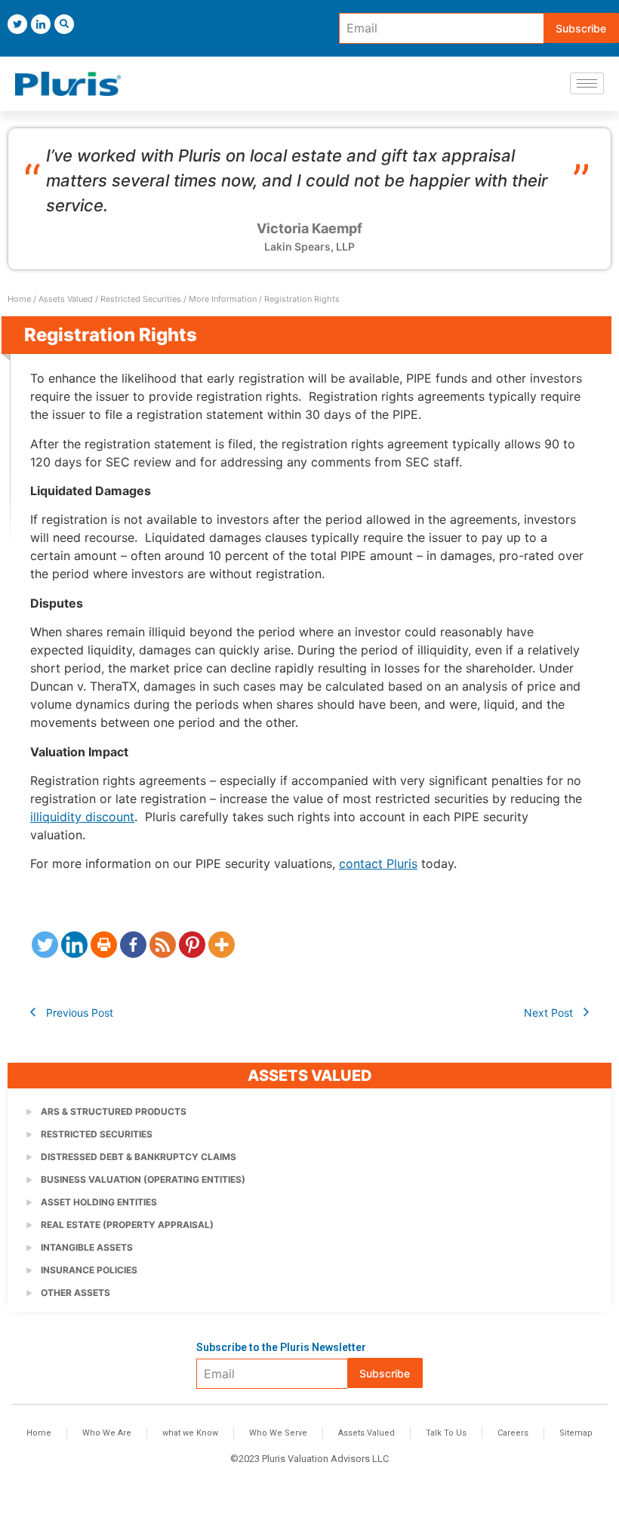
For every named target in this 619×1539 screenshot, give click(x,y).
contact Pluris (378, 863)
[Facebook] (133, 944)
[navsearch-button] (64, 24)
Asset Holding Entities (99, 1202)
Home (19, 299)
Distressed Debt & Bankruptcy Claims (138, 1156)
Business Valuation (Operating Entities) (143, 1179)
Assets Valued (65, 299)
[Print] (104, 944)
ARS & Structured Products (113, 1111)
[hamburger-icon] (587, 83)
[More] (221, 944)
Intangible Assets (87, 1247)
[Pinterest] (192, 944)
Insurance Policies (89, 1270)
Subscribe (581, 28)
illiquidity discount (82, 816)
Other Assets (75, 1292)
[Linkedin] (74, 944)
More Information (223, 299)
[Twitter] (17, 24)
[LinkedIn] (41, 24)
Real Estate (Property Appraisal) (127, 1224)
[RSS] (162, 944)
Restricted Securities (140, 299)
